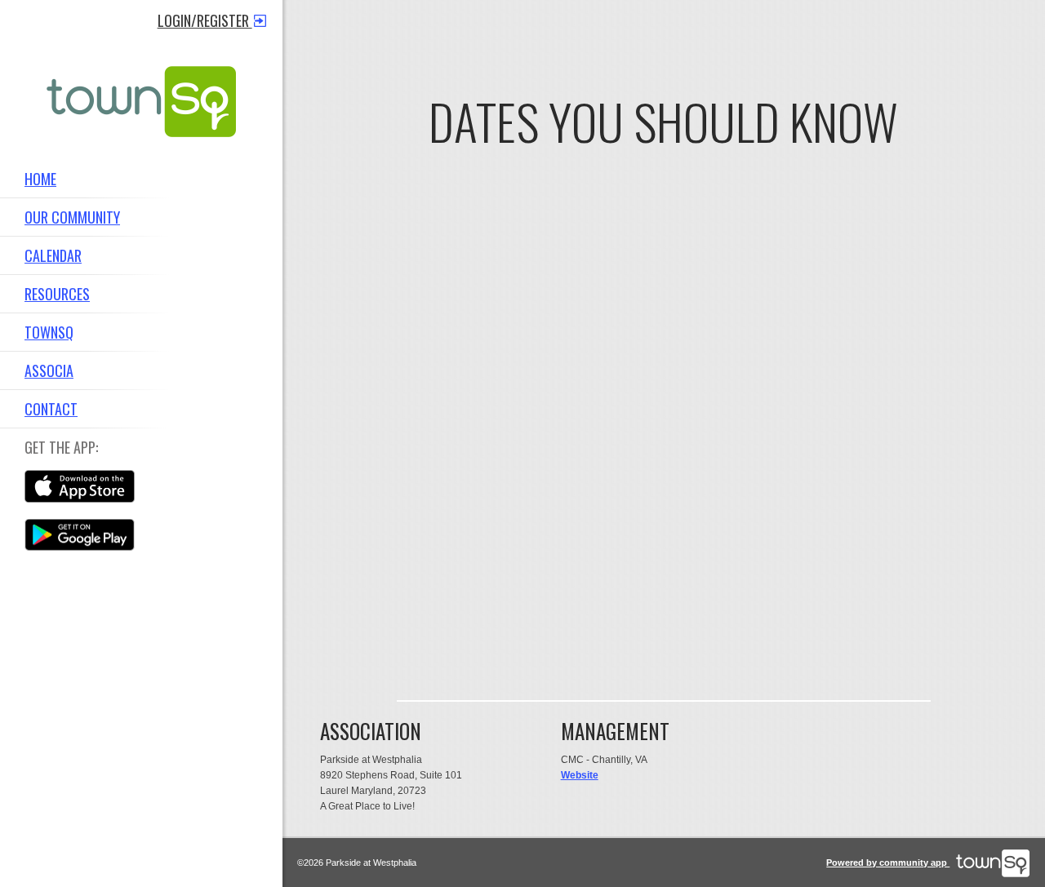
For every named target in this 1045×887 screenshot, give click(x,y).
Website (579, 775)
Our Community (72, 217)
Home (40, 178)
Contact (51, 408)
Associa (48, 370)
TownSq (48, 332)
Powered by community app (887, 862)
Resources (57, 293)
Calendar (53, 255)
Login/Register (205, 20)
